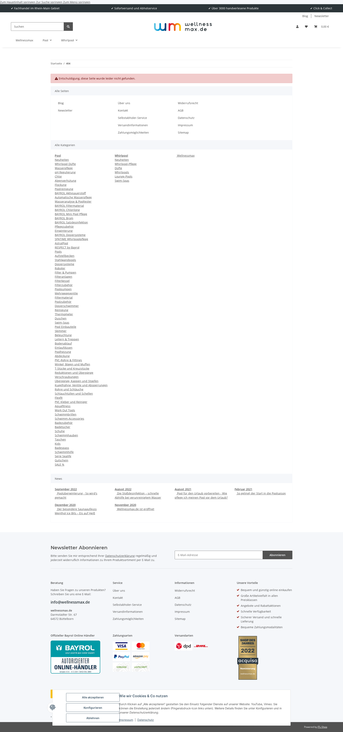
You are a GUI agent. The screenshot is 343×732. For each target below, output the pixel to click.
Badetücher (62, 427)
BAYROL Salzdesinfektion (71, 222)
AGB (180, 110)
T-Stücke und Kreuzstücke (72, 368)
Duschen (60, 318)
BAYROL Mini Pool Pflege (71, 214)
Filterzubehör (64, 285)
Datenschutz (145, 719)
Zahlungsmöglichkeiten (133, 132)
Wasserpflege (64, 168)
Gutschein (61, 460)
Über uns (124, 103)
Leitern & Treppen (67, 339)
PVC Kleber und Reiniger (71, 402)
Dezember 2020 (65, 505)
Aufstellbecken (64, 256)
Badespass (62, 448)
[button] (297, 26)
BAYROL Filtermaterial (69, 206)
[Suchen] (68, 26)
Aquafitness (62, 406)
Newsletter (321, 16)
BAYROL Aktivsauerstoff (70, 193)
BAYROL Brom (64, 218)
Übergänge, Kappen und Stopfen (76, 381)
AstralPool (61, 243)
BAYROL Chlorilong (67, 210)
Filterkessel (62, 281)
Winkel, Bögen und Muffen (72, 364)
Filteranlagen (63, 277)
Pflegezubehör (64, 226)
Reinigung (61, 310)
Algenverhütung (65, 181)
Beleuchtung (63, 335)
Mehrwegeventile (66, 293)
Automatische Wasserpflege (73, 197)
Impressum (126, 719)
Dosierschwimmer (67, 306)
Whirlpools (122, 172)
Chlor (58, 176)
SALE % (59, 464)
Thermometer (64, 314)
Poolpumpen (63, 289)
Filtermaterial (64, 297)
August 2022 (123, 489)
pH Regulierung (65, 172)
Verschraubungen (67, 377)
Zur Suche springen (49, 2)
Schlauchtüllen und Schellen (74, 393)
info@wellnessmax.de (70, 602)
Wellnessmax (185, 155)
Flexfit (59, 398)
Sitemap (183, 132)
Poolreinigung (64, 189)
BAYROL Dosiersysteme (70, 235)
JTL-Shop (322, 727)
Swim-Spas (62, 322)
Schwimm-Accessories (69, 418)
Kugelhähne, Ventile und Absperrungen (81, 385)
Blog (305, 16)
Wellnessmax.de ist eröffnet (135, 509)
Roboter (60, 268)
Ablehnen (92, 718)
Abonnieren (277, 555)
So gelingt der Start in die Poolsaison (261, 493)
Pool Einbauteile (65, 327)
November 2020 (125, 505)
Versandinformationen (133, 125)
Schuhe (60, 431)
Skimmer (60, 331)
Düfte (118, 168)
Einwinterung (64, 231)
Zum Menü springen (76, 2)
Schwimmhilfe (64, 452)
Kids (58, 444)
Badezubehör (64, 423)
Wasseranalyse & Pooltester (73, 201)
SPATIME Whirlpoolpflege (71, 239)
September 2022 (66, 489)
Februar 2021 (243, 489)
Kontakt (123, 110)
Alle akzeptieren (93, 697)
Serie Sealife (63, 456)
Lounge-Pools (123, 176)
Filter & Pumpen (65, 272)
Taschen (60, 439)
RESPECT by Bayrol (67, 247)
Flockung (60, 185)
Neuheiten (62, 160)
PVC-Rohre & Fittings (68, 360)
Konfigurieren (93, 707)
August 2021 (183, 489)
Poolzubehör (63, 302)
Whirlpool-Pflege (126, 164)
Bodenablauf (63, 343)
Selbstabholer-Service (132, 118)
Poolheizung (63, 352)
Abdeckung (62, 356)
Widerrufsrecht (188, 103)
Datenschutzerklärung (120, 556)
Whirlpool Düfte (65, 164)
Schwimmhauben (66, 435)
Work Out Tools (65, 410)
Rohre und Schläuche (69, 389)
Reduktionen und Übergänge (74, 373)
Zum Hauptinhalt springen (18, 2)
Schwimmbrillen (65, 414)
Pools (58, 251)
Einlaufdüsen (63, 347)
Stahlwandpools (65, 260)
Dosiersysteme (64, 264)
